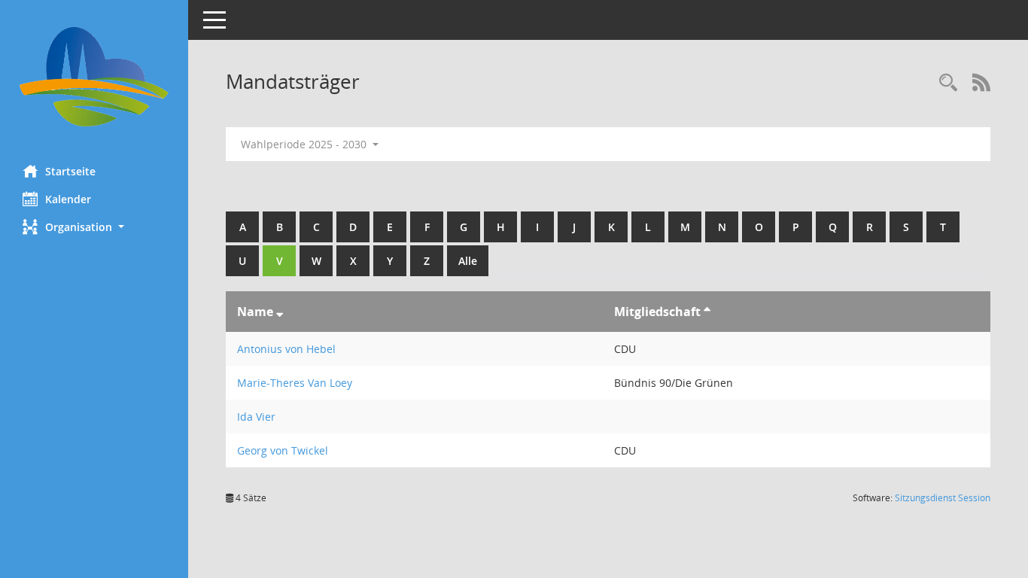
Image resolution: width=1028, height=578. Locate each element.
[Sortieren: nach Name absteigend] (279, 311)
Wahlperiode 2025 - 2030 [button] (305, 144)
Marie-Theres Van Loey (294, 383)
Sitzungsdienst (942, 497)
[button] (94, 227)
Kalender (68, 199)
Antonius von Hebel (286, 349)
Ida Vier (256, 416)
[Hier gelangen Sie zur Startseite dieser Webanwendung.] (94, 76)
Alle (467, 261)
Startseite (70, 171)
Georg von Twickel (282, 450)
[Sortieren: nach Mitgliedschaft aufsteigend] (707, 311)
